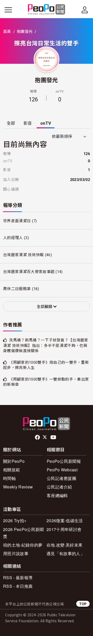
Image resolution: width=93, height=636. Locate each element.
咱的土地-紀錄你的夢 (22, 545)
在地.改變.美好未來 (64, 545)
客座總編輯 (57, 495)
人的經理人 (13, 237)
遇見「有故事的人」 (65, 553)
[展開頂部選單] (85, 10)
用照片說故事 (15, 553)
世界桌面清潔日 (17, 221)
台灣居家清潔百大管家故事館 (29, 271)
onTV (45, 123)
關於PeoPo (14, 461)
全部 (11, 123)
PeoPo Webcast (62, 470)
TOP (83, 603)
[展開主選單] (8, 10)
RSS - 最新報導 (18, 578)
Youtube (53, 437)
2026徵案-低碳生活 (65, 520)
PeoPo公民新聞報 (64, 461)
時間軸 (9, 478)
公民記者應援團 (61, 478)
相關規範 (11, 470)
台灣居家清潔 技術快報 (23, 255)
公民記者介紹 (59, 487)
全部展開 (45, 306)
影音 (28, 123)
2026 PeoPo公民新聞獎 (23, 532)
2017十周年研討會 (64, 529)
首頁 (7, 31)
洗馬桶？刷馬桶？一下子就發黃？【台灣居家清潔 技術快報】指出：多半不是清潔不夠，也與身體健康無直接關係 (45, 345)
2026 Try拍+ (14, 520)
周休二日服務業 (17, 288)
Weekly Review (18, 487)
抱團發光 (25, 31)
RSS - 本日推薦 (18, 586)
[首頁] (46, 10)
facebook (38, 437)
